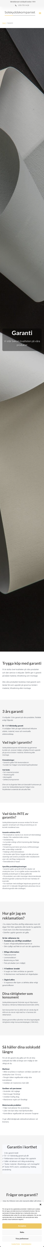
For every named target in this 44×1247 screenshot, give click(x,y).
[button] (40, 1204)
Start (4, 23)
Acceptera (22, 1226)
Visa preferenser (22, 1239)
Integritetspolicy (26, 1244)
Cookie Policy (15, 1244)
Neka (22, 1232)
